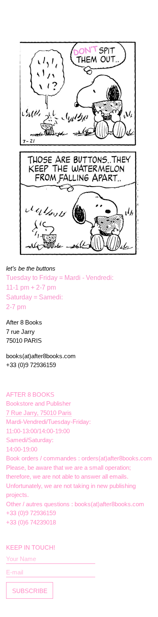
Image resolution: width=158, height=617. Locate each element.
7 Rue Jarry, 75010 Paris (39, 412)
